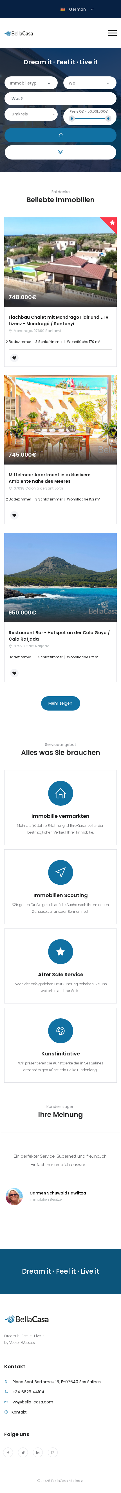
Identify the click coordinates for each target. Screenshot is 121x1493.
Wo (72, 83)
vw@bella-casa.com (33, 1402)
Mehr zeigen (60, 703)
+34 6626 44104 (28, 1392)
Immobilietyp (23, 83)
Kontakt (19, 1412)
